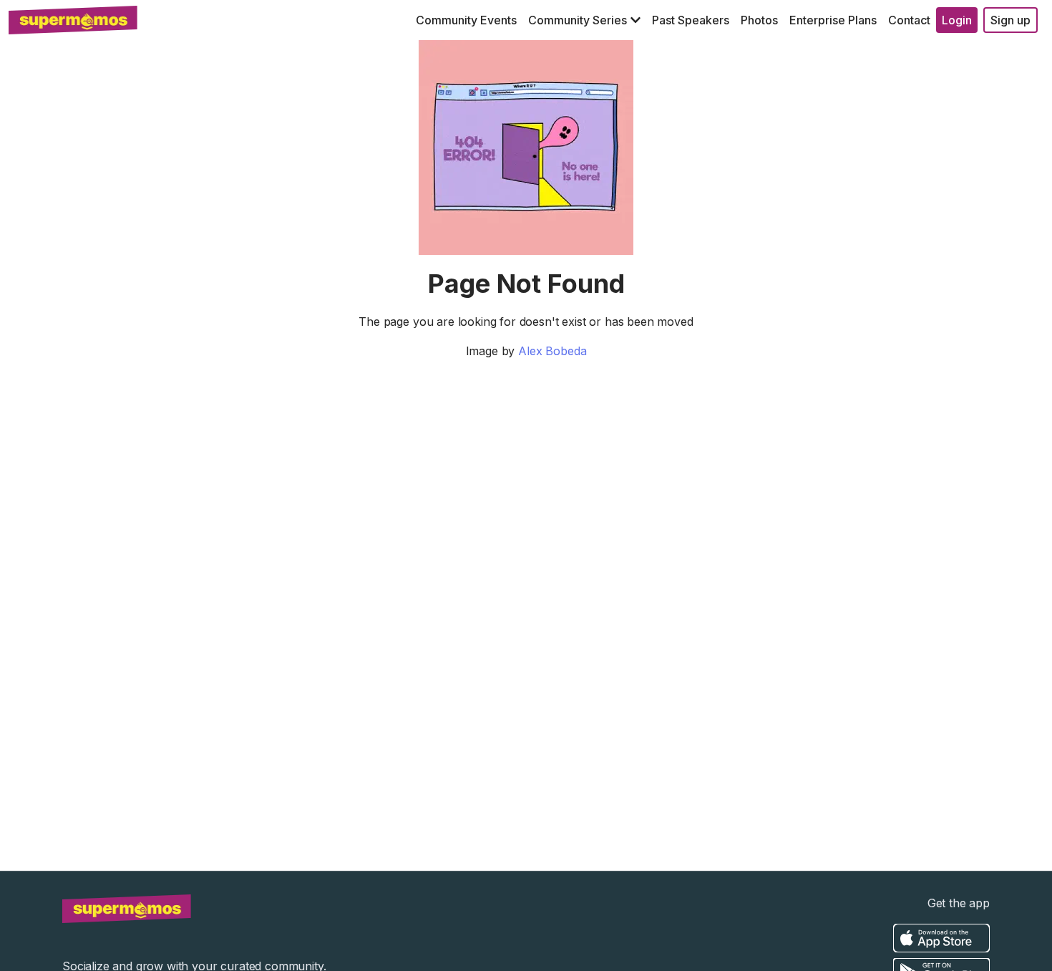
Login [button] (957, 20)
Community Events (466, 20)
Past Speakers (690, 20)
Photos (759, 20)
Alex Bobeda (552, 351)
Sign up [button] (1010, 20)
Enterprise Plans (833, 20)
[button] (584, 20)
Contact (909, 20)
